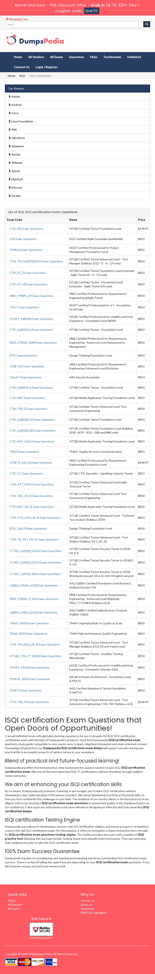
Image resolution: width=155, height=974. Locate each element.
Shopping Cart (18, 19)
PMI (14, 129)
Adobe (15, 96)
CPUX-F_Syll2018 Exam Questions (31, 318)
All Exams (56, 57)
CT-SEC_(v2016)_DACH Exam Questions (35, 562)
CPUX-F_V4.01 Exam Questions (29, 667)
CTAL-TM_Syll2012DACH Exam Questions (36, 261)
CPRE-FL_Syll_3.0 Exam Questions (30, 462)
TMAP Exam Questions (24, 451)
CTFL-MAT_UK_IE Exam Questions (31, 506)
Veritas (16, 154)
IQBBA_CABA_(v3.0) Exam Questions (33, 612)
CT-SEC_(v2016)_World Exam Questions (35, 574)
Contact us (88, 900)
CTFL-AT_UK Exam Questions (28, 284)
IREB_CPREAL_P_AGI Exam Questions (34, 599)
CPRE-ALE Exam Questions (26, 366)
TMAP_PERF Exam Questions (28, 633)
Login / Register (47, 67)
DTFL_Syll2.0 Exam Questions (28, 528)
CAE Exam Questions (23, 239)
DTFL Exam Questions (23, 355)
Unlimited (134, 57)
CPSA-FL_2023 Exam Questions (29, 679)
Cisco (15, 113)
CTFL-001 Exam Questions (26, 228)
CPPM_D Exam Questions (25, 249)
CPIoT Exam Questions (24, 307)
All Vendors (36, 57)
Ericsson (16, 187)
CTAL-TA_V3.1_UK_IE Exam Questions (34, 539)
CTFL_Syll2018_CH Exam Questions (32, 419)
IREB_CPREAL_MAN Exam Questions (33, 342)
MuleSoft (17, 179)
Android (16, 104)
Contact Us (21, 67)
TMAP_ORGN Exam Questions (29, 623)
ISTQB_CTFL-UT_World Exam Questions (35, 656)
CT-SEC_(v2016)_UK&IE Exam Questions (35, 551)
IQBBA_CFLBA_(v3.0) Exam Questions (33, 585)
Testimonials (112, 57)
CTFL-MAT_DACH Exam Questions (31, 441)
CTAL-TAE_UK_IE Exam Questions (31, 495)
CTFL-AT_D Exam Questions (27, 272)
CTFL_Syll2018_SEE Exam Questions (32, 430)
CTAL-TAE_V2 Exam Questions (29, 702)
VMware (16, 162)
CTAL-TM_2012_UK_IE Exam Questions (34, 644)
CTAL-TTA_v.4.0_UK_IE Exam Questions (35, 517)
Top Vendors (16, 88)
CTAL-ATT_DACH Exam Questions (31, 484)
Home (18, 57)
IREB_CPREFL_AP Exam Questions (31, 295)
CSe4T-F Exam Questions (25, 690)
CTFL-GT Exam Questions (26, 473)
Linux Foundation (22, 121)
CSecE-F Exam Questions (25, 377)
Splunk (15, 171)
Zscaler (16, 195)
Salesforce (18, 138)
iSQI (22, 75)
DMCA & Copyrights (93, 912)
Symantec (17, 146)
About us (86, 904)
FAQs (93, 57)
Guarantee (76, 57)
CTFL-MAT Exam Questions (27, 397)
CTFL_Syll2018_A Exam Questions (31, 387)
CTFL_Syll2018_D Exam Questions (31, 329)
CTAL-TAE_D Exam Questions (28, 408)
